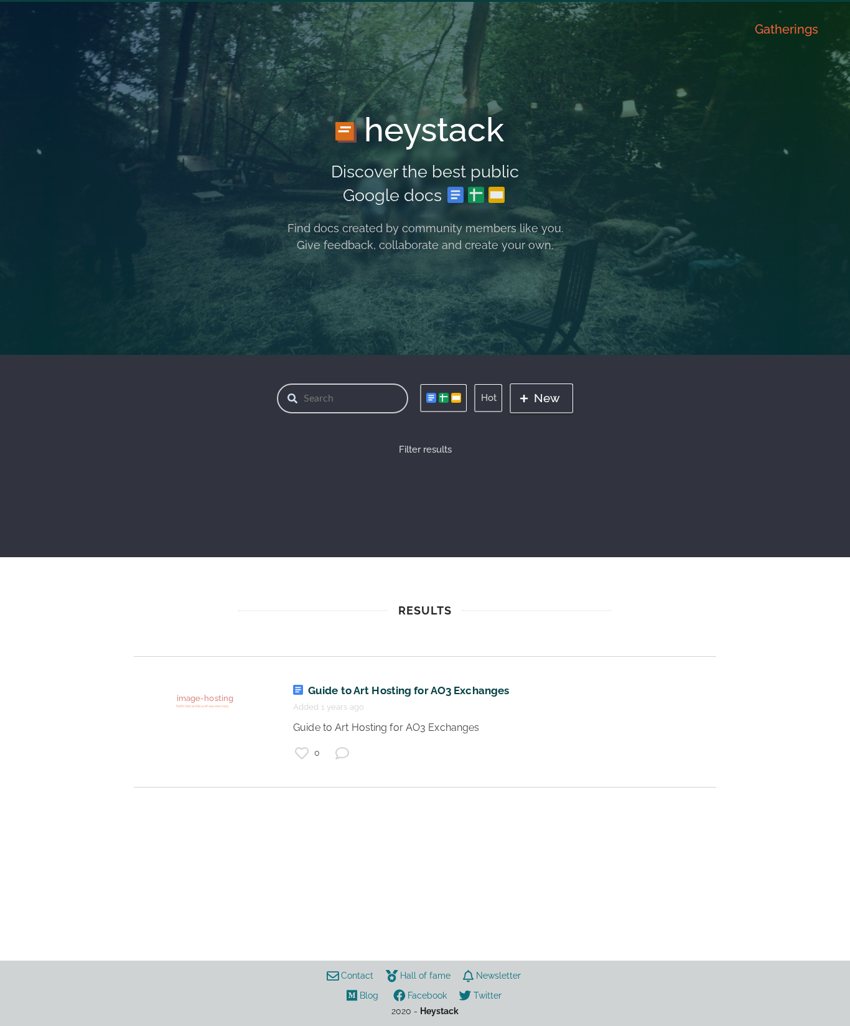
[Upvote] (301, 753)
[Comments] (342, 753)
